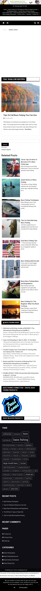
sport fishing (25, 481)
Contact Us (35, 14)
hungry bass (6, 459)
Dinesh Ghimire (31, 570)
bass (25, 434)
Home (5, 9)
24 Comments (9, 118)
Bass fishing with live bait (30, 261)
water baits (14, 489)
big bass (29, 445)
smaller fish (28, 478)
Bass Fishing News (12, 322)
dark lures (21, 449)
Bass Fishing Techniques (9, 14)
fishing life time (6, 455)
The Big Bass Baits (12, 11)
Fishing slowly (24, 455)
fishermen (24, 452)
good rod (33, 455)
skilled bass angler (7, 478)
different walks (6, 452)
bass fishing (20, 439)
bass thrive (20, 445)
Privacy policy (23, 587)
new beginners (15, 470)
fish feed (32, 452)
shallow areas (6, 474)
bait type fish (17, 434)
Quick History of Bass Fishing (26, 11)
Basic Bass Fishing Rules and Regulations (16, 508)
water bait (5, 489)
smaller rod (5, 481)
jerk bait (25, 459)
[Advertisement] (20, 55)
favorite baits (16, 452)
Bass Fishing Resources (20, 12)
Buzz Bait (13, 449)
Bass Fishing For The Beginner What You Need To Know (22, 9)
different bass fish (30, 449)
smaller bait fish (19, 478)
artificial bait (7, 434)
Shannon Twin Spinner (18, 474)
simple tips (29, 474)
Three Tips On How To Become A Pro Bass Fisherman (29, 162)
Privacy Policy (21, 14)
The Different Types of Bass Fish (13, 512)
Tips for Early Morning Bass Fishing (14, 515)
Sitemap (29, 14)
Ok (14, 587)
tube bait (29, 485)
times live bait (20, 485)
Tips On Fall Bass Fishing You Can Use (20, 115)
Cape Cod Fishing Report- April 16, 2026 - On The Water (19, 340)
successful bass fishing (8, 485)
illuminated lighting (16, 459)
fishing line (15, 455)
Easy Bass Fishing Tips (29, 241)
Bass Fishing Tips (7, 12)
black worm (5, 449)
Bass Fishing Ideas (33, 12)
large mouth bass (10, 463)
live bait (23, 463)
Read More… (28, 129)
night (36, 470)
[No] (38, 585)
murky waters (6, 470)
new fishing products (27, 470)
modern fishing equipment (9, 467)
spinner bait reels (15, 481)
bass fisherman (6, 440)
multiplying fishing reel (23, 467)
